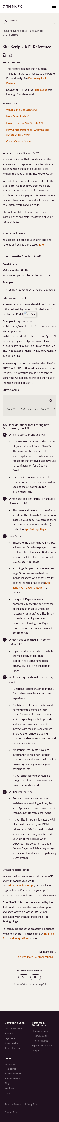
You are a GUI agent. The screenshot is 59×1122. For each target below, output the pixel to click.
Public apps (40, 90)
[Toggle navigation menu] (54, 6)
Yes (23, 977)
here (41, 244)
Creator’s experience (18, 141)
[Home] (13, 6)
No (35, 977)
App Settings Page (35, 529)
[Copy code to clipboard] (50, 400)
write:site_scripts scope (20, 885)
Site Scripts (36, 31)
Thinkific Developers (15, 31)
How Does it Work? (18, 116)
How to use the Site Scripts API (24, 123)
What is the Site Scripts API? (22, 110)
